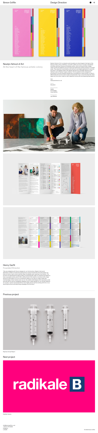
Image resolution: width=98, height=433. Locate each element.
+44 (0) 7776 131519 (8, 427)
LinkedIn (5, 429)
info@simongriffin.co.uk (9, 425)
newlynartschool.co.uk (56, 80)
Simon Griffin (9, 2)
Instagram (5, 428)
